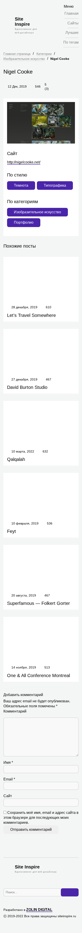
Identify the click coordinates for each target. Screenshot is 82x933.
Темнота (21, 185)
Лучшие (72, 33)
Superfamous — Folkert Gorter (38, 603)
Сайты (73, 23)
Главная (71, 13)
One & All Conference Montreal (38, 675)
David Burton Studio (27, 387)
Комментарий (14, 711)
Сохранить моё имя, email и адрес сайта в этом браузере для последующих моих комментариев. (41, 818)
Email (9, 779)
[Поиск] (70, 892)
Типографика (55, 185)
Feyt (11, 531)
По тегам (71, 42)
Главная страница (17, 54)
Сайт (7, 796)
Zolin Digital (39, 910)
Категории (44, 54)
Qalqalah (16, 459)
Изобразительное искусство (24, 58)
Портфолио (23, 222)
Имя (8, 762)
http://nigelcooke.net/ (23, 162)
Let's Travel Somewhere (31, 315)
